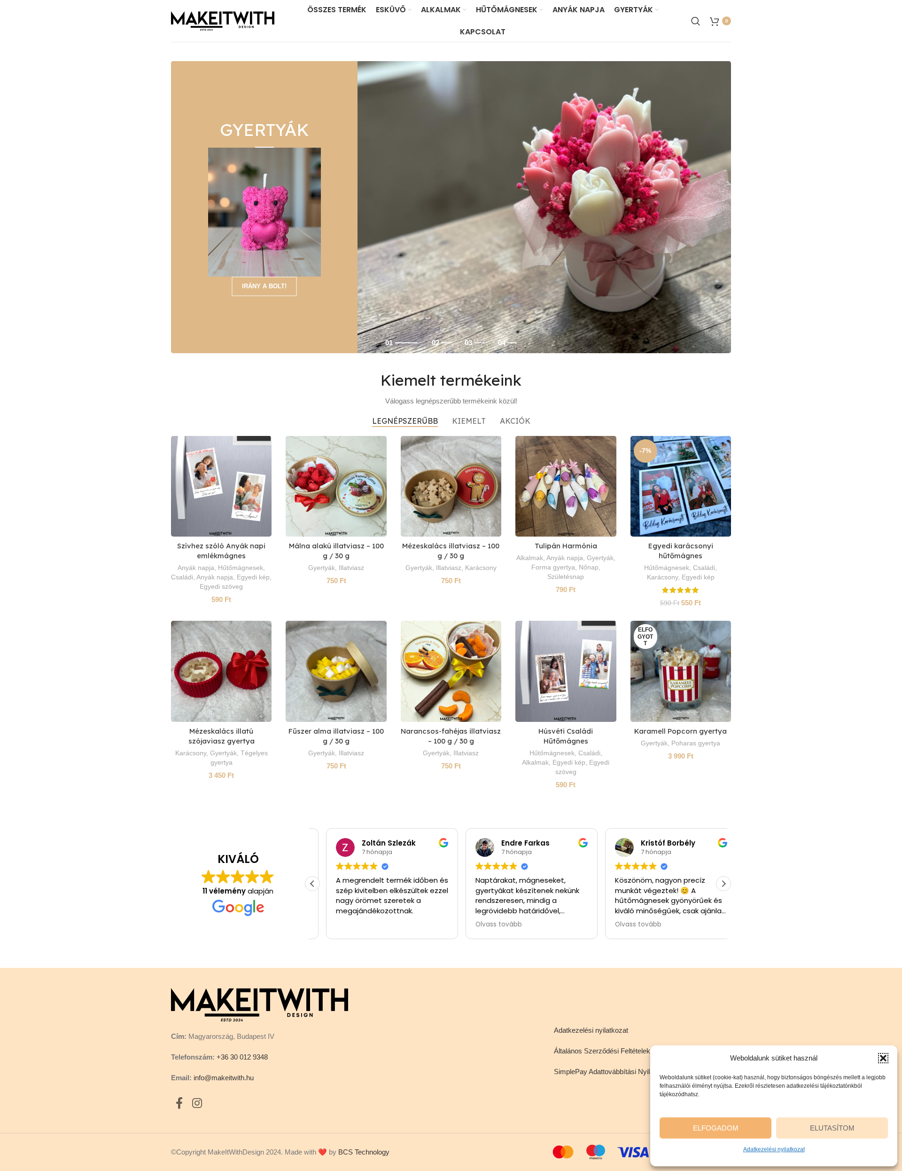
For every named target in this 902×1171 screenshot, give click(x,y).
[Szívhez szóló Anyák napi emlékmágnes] (221, 486)
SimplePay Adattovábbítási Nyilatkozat (613, 1072)
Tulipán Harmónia (566, 545)
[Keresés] (695, 21)
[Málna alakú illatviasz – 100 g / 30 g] (336, 486)
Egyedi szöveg (221, 586)
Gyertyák (321, 567)
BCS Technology (363, 1152)
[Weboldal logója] (222, 20)
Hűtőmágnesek (240, 567)
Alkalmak (529, 558)
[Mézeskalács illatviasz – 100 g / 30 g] (451, 486)
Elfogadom (716, 1128)
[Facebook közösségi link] (179, 1104)
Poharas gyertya (695, 743)
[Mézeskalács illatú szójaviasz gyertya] (221, 671)
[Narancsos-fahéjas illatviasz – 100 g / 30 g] (451, 671)
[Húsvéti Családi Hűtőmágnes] (565, 671)
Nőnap (589, 567)
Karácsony (481, 567)
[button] (883, 1058)
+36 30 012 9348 (242, 1057)
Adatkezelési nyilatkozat (774, 1149)
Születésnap (565, 576)
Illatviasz (351, 567)
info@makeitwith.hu (224, 1078)
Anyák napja (196, 567)
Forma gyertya (553, 567)
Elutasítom (832, 1128)
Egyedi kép (253, 577)
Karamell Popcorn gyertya (680, 731)
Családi (182, 577)
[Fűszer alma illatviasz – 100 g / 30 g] (336, 671)
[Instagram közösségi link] (197, 1104)
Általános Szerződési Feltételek (602, 1051)
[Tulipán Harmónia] (565, 486)
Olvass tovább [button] (485, 924)
